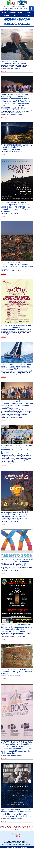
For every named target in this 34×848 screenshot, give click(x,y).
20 (32, 826)
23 (25, 826)
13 (16, 827)
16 (8, 827)
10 (23, 827)
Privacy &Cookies (16, 835)
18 (3, 827)
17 (6, 827)
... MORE (3, 71)
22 (27, 826)
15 (11, 827)
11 (21, 827)
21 (30, 826)
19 (1, 827)
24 (22, 826)
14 (13, 827)
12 (18, 827)
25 (12, 826)
